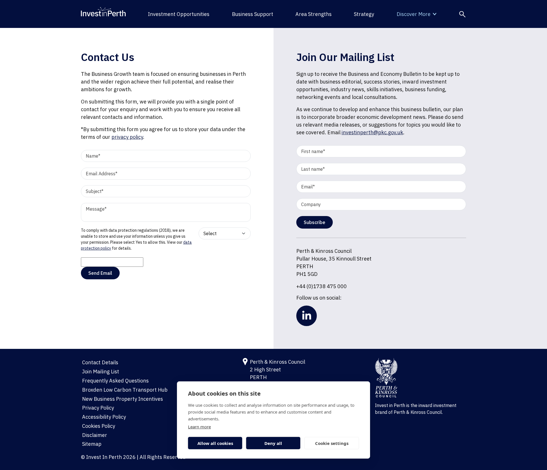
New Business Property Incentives (122, 399)
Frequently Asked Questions (115, 380)
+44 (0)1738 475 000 (321, 286)
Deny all (273, 443)
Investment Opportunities (178, 14)
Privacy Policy (98, 407)
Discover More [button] (413, 14)
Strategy (364, 14)
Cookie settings (331, 443)
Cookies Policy (98, 426)
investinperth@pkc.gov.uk (372, 132)
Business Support (252, 14)
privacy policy (127, 137)
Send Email (100, 273)
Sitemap (91, 444)
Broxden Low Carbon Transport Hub (125, 389)
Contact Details (100, 362)
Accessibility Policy (104, 417)
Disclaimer (94, 435)
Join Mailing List (100, 371)
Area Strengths (313, 14)
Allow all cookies (215, 443)
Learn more (199, 427)
